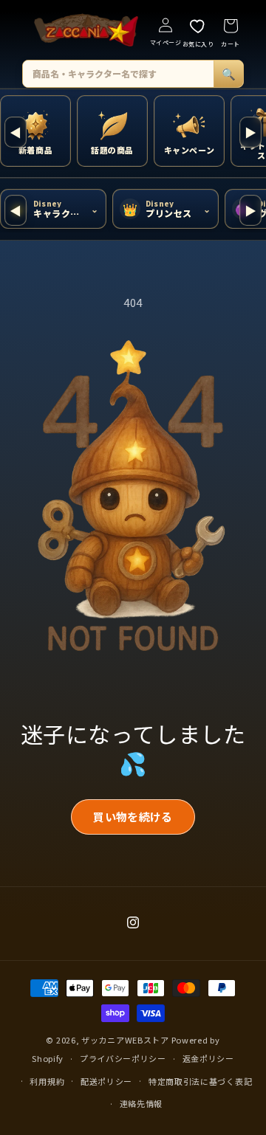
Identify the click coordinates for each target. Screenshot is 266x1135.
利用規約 (47, 1081)
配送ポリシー (106, 1081)
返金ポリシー (208, 1058)
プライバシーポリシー (123, 1058)
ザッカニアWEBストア (125, 1040)
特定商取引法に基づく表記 (200, 1081)
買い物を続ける (132, 816)
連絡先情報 (141, 1103)
